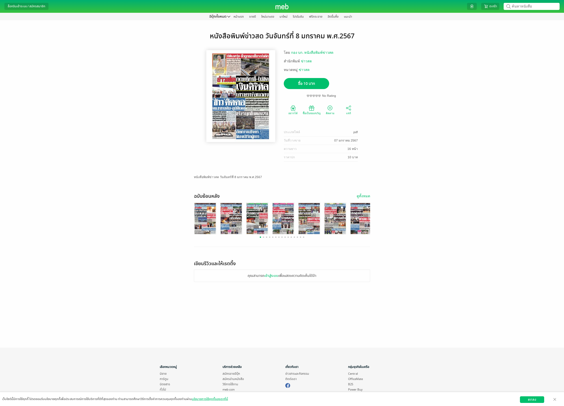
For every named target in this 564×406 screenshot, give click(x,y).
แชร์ (348, 113)
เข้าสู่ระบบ (271, 275)
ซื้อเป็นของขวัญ (312, 113)
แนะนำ (348, 16)
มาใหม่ (284, 16)
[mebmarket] (287, 384)
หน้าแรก (239, 16)
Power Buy (355, 389)
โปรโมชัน (298, 16)
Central (353, 373)
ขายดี (252, 16)
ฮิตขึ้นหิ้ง (333, 16)
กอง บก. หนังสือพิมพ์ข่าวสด (312, 52)
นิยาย (163, 373)
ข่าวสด (306, 61)
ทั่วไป (163, 389)
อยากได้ (293, 113)
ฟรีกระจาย (315, 16)
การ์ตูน (164, 379)
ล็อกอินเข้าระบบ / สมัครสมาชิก (26, 6)
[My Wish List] (472, 6)
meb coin (229, 389)
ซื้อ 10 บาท (306, 84)
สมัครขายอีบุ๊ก (231, 373)
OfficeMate (355, 379)
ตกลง (532, 399)
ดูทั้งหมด (363, 196)
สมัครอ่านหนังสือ (233, 379)
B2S (350, 384)
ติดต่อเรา (291, 379)
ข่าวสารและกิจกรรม (297, 373)
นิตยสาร (165, 384)
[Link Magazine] (205, 219)
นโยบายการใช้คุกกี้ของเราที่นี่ (210, 399)
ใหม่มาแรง (267, 16)
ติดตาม (330, 113)
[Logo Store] (282, 6)
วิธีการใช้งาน (230, 384)
